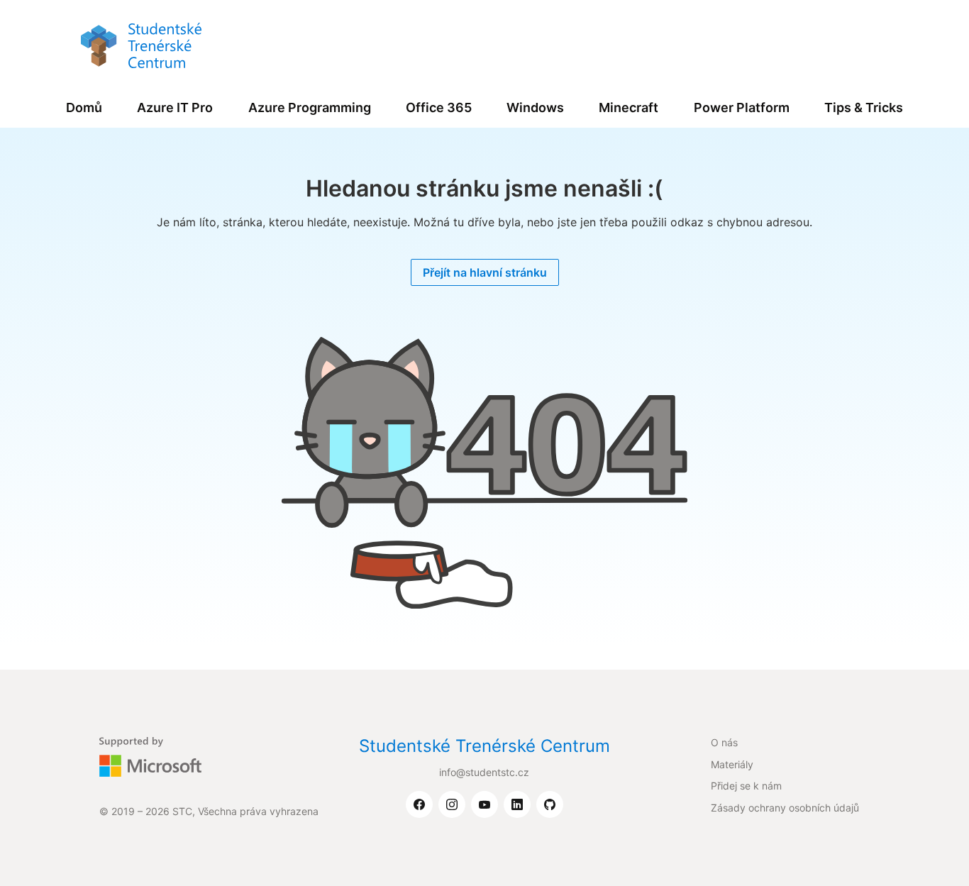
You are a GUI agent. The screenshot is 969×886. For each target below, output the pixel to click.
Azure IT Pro (175, 107)
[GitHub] (549, 805)
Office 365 (439, 107)
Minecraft (628, 107)
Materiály (732, 764)
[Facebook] (419, 805)
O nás (724, 742)
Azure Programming (309, 107)
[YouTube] (484, 805)
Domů (84, 107)
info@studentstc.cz (484, 772)
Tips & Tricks (863, 107)
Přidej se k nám (746, 786)
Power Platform (742, 107)
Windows (535, 107)
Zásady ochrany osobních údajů (785, 808)
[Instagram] (451, 805)
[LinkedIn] (517, 805)
